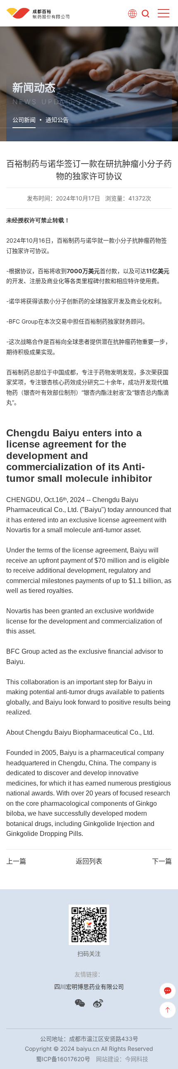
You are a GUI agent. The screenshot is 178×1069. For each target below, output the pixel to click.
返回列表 (89, 861)
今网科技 (136, 1058)
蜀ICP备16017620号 (63, 1058)
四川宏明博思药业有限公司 (89, 986)
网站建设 (107, 1058)
